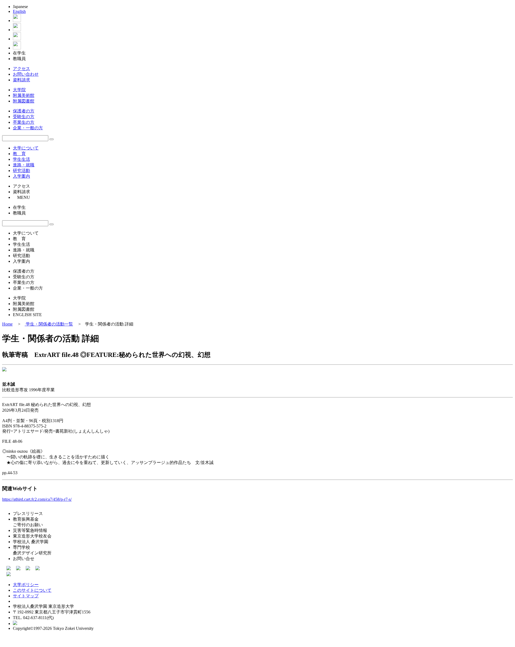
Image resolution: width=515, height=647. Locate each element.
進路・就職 (23, 165)
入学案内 (21, 176)
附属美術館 (23, 95)
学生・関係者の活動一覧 (49, 324)
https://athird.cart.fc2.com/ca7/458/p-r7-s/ (37, 499)
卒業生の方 (23, 122)
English (19, 11)
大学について (26, 148)
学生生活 (21, 159)
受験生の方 (23, 116)
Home (7, 324)
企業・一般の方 (28, 128)
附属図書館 (23, 101)
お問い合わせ (26, 74)
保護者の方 (23, 111)
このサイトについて (32, 590)
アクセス (21, 68)
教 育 (19, 153)
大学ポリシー (26, 584)
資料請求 (21, 80)
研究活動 (21, 170)
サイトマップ (26, 596)
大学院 (19, 89)
